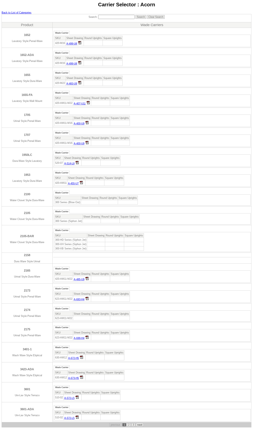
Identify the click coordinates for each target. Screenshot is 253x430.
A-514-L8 (69, 163)
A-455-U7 (73, 183)
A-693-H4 (79, 299)
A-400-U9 (79, 123)
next (139, 424)
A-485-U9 (79, 279)
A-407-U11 (80, 103)
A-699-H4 (79, 338)
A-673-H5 (73, 378)
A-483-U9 (71, 83)
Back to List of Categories (16, 12)
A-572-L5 (69, 398)
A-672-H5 (73, 358)
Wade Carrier (61, 33)
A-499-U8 (71, 43)
